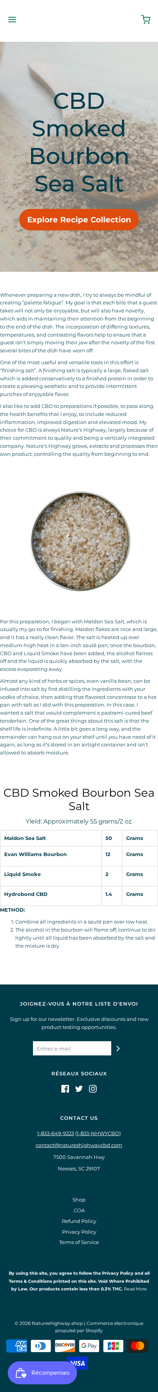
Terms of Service (79, 1242)
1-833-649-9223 (55, 1133)
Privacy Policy (79, 1232)
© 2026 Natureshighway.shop (49, 1323)
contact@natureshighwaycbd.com (79, 1145)
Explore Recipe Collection (79, 219)
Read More (135, 1289)
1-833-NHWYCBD (98, 1133)
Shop (79, 1199)
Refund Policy (79, 1221)
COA (79, 1210)
